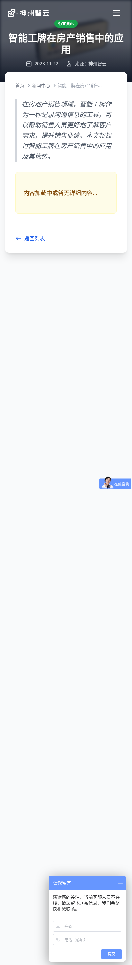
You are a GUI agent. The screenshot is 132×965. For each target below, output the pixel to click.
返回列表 (34, 238)
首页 (19, 85)
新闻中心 (41, 85)
